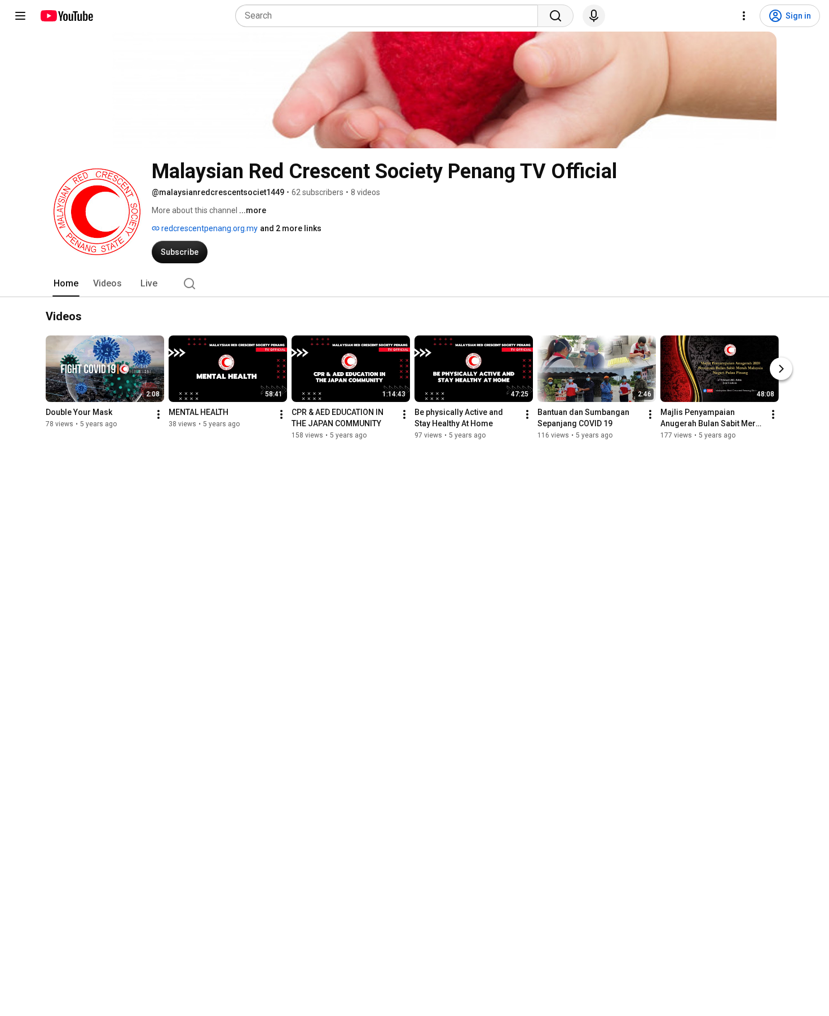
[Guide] (20, 16)
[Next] (781, 368)
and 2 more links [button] (290, 228)
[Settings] (744, 16)
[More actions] (158, 414)
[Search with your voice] (594, 16)
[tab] (66, 283)
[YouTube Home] (66, 16)
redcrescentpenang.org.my (209, 228)
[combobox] (390, 16)
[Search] (555, 16)
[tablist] (414, 283)
